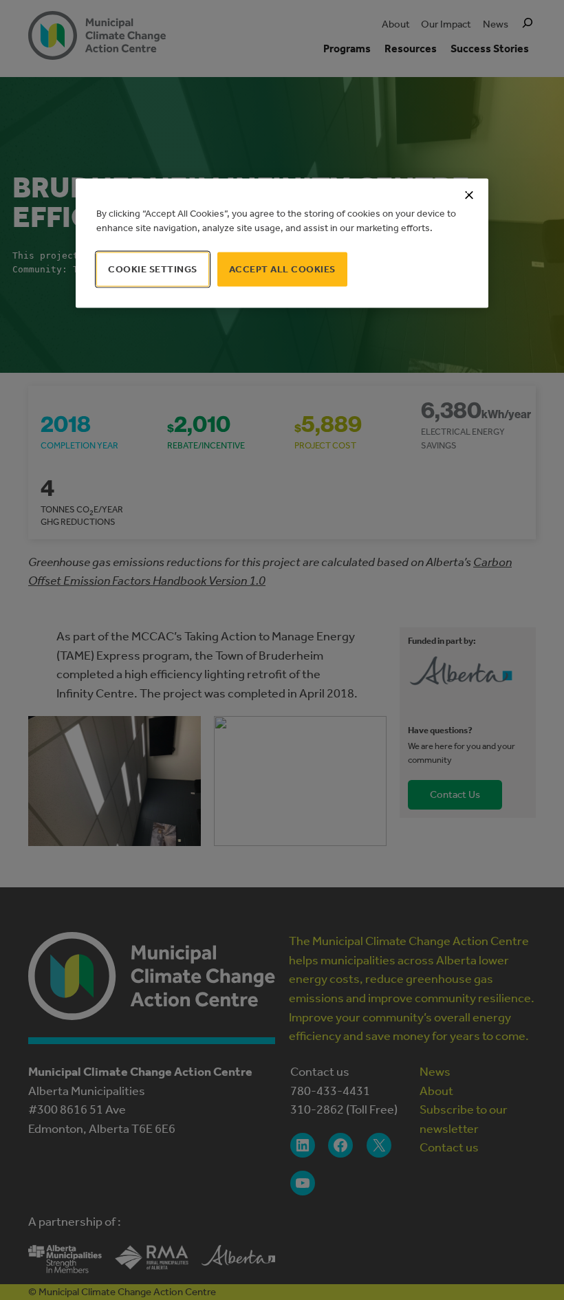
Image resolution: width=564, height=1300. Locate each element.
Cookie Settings (152, 268)
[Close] (469, 195)
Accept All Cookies (282, 268)
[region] (282, 242)
